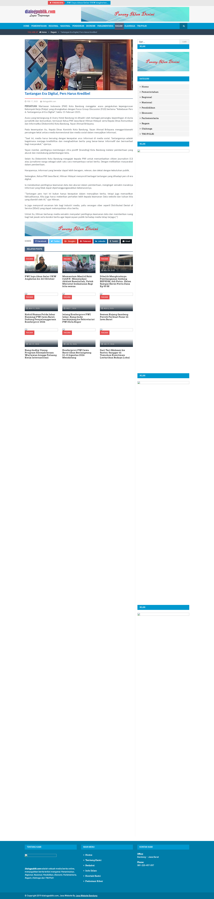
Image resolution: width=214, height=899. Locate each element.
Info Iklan (91, 871)
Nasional (65, 26)
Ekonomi (90, 26)
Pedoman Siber (94, 881)
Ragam (118, 26)
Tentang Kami (93, 860)
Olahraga (129, 26)
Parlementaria (105, 26)
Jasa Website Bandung (86, 895)
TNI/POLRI (142, 26)
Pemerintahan (39, 26)
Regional (53, 26)
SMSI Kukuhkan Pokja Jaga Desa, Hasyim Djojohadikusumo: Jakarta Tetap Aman (87, 3)
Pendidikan (78, 26)
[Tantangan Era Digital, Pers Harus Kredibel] (79, 64)
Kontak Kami (93, 876)
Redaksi (90, 865)
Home (26, 26)
